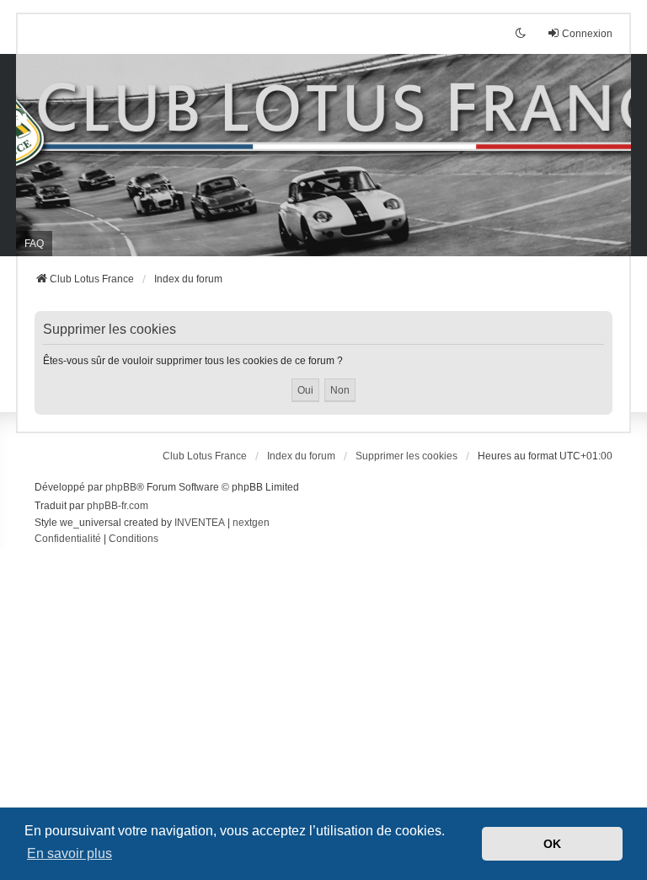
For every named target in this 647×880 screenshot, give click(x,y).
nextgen (251, 523)
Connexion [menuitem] (587, 34)
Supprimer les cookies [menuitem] (406, 456)
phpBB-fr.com (117, 506)
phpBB (120, 487)
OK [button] (552, 843)
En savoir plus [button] (69, 853)
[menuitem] (68, 539)
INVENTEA (199, 523)
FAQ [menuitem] (34, 244)
